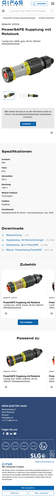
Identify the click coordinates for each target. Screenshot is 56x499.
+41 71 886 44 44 (9, 420)
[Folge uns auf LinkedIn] (11, 434)
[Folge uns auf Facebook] (3, 434)
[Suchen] (52, 11)
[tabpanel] (28, 69)
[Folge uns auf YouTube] (15, 434)
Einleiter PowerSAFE (46, 18)
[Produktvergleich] (52, 3)
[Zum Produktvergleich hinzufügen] (51, 132)
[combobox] (29, 11)
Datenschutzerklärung (44, 462)
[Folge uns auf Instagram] (7, 434)
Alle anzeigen (26, 322)
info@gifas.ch (7, 418)
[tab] (9, 95)
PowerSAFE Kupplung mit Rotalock (21, 302)
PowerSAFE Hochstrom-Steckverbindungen (19, 18)
